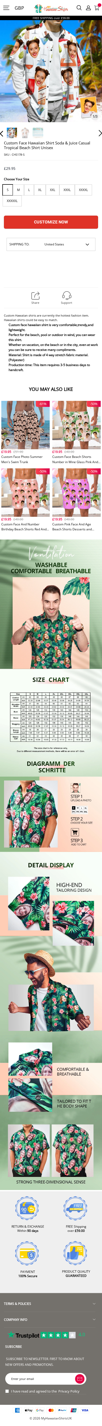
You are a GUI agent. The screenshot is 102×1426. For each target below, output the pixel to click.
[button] (12, 78)
